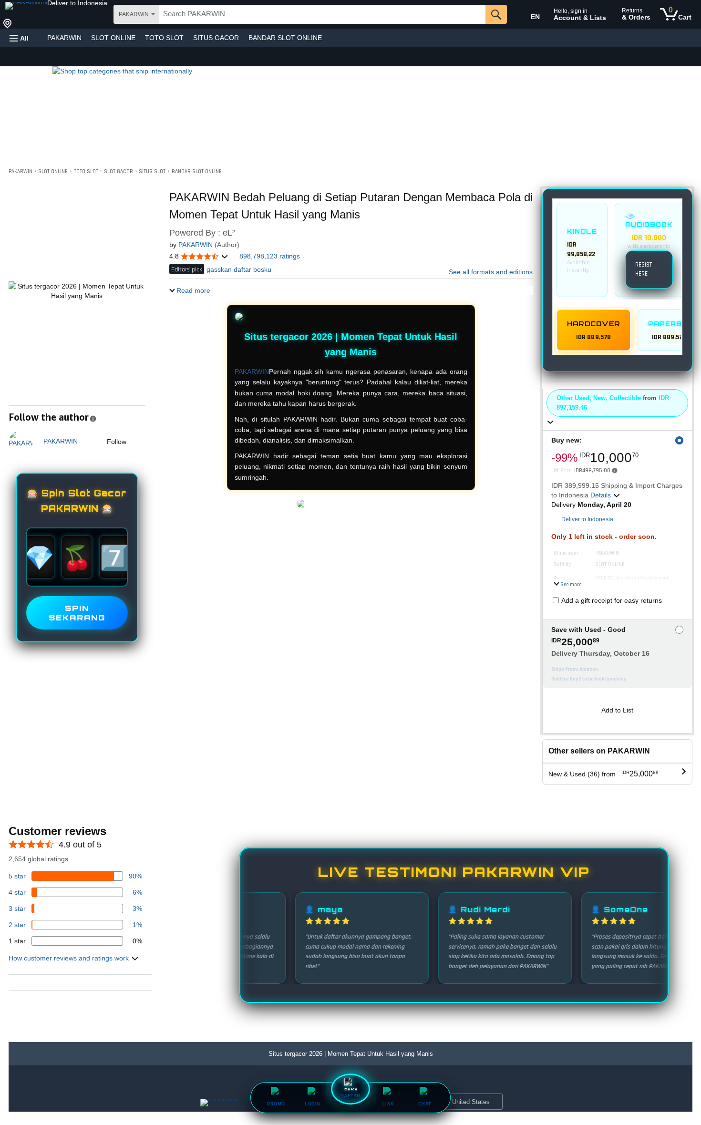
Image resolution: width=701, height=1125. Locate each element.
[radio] (582, 250)
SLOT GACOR (118, 171)
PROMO (276, 1104)
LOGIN (312, 1104)
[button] (77, 3)
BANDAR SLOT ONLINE (285, 37)
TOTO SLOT (164, 37)
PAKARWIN (64, 37)
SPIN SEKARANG (77, 612)
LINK (388, 1104)
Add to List (617, 710)
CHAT (425, 1104)
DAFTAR (350, 1096)
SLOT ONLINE (113, 37)
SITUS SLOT (152, 171)
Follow (116, 441)
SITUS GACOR (216, 37)
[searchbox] (322, 14)
